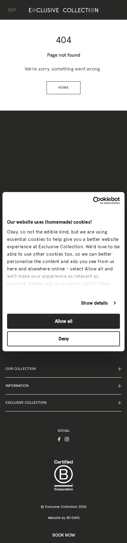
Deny (64, 338)
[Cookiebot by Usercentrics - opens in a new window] (93, 201)
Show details (94, 303)
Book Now (63, 535)
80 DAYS (73, 518)
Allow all (63, 321)
